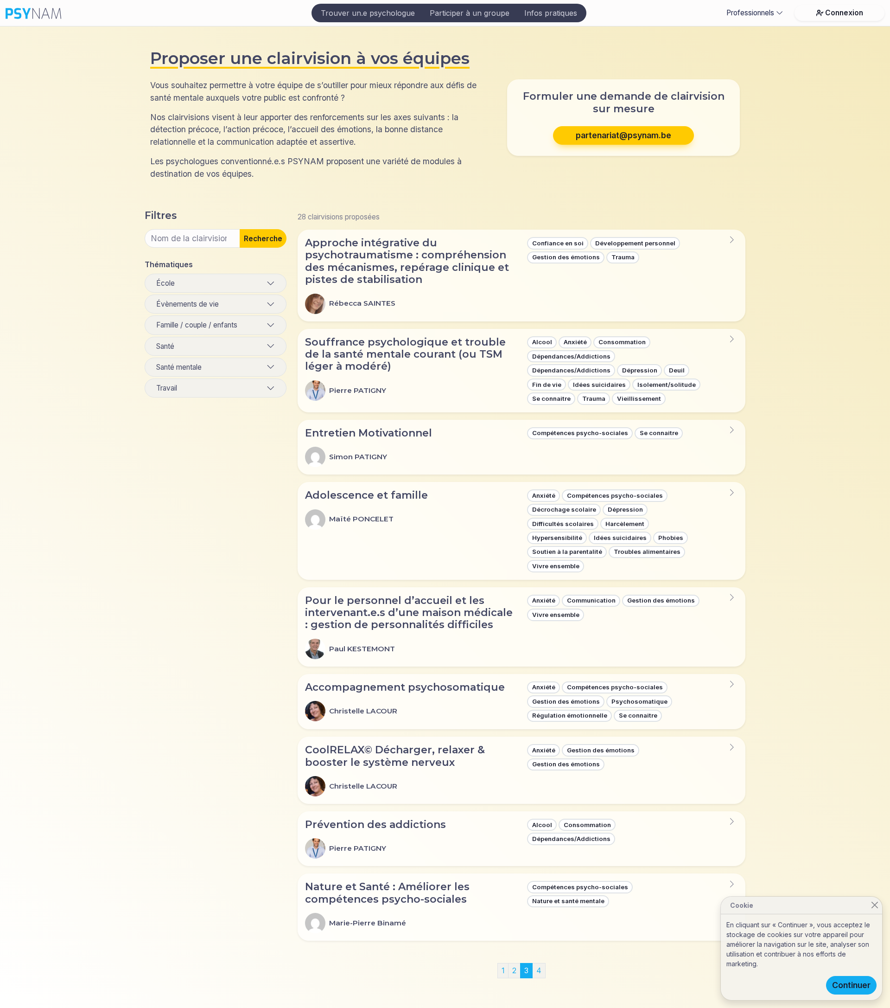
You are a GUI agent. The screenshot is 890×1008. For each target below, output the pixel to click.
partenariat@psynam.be (623, 135)
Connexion (844, 12)
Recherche (263, 238)
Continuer (851, 985)
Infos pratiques (550, 13)
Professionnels (750, 12)
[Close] (874, 905)
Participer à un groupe (469, 13)
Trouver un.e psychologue (368, 13)
